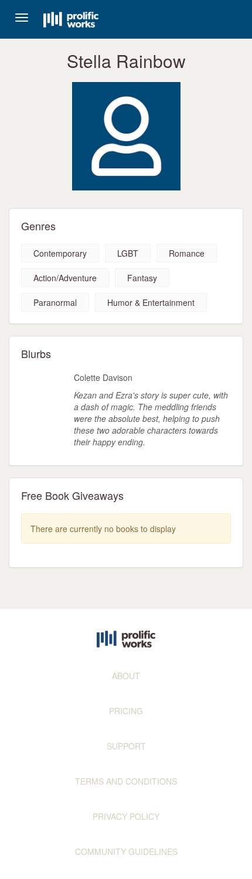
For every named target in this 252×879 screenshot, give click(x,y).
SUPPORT (126, 746)
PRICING (126, 711)
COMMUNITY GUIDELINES (126, 851)
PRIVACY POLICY (126, 816)
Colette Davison (103, 377)
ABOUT (126, 676)
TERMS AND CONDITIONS (126, 781)
